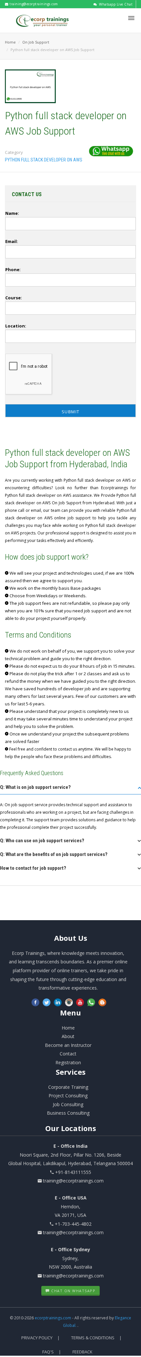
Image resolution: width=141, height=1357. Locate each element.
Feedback (82, 1352)
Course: (13, 298)
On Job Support (35, 42)
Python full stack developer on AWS (43, 159)
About (70, 938)
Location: (15, 326)
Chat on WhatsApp (73, 1290)
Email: (11, 241)
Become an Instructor (68, 1045)
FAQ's (48, 1352)
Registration (68, 1062)
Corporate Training (68, 1087)
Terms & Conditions (92, 1338)
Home (10, 42)
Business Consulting (68, 1113)
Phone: (13, 269)
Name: (12, 213)
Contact (68, 1053)
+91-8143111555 (73, 1172)
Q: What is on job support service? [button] (35, 787)
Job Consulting (68, 1104)
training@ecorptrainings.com (33, 4)
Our (70, 1128)
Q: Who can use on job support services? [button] (42, 841)
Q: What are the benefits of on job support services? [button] (54, 854)
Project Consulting (68, 1095)
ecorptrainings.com (53, 1318)
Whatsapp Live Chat (115, 4)
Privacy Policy (36, 1338)
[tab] (70, 789)
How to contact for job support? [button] (33, 868)
